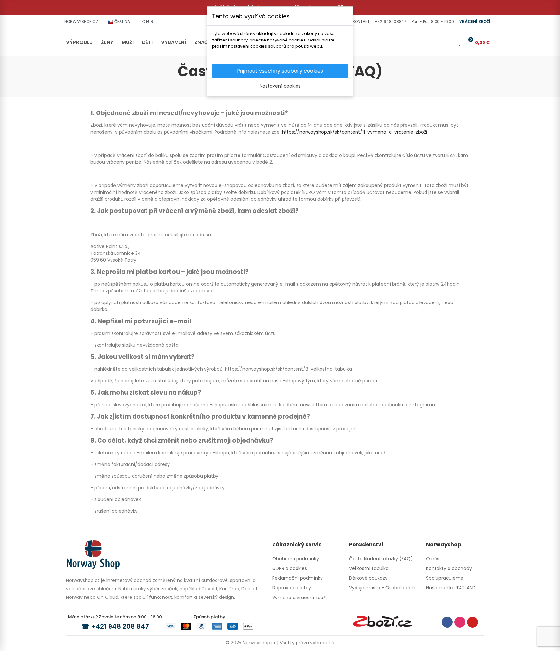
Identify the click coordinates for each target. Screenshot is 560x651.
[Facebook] (447, 622)
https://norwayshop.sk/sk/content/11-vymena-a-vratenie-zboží (354, 132)
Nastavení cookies (280, 86)
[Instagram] (459, 622)
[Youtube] (472, 622)
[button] (360, 22)
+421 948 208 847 (120, 626)
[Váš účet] (451, 42)
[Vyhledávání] (440, 42)
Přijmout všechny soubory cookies (280, 71)
